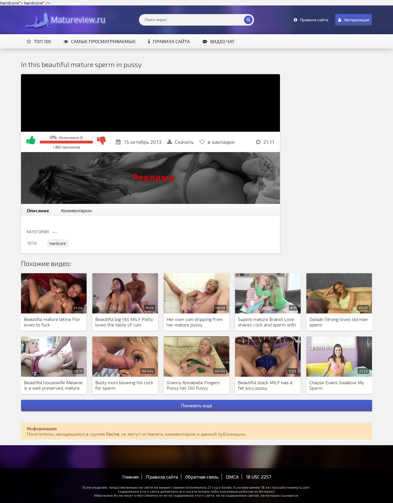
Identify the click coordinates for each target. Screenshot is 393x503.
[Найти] (248, 20)
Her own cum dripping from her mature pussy (195, 321)
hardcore (57, 243)
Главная (130, 476)
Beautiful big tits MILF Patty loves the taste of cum (124, 321)
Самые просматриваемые (103, 41)
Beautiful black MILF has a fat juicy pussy (265, 385)
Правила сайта (171, 41)
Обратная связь (202, 476)
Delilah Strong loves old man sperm (338, 321)
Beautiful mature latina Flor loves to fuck (52, 321)
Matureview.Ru (64, 19)
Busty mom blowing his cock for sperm (124, 385)
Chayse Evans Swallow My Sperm (336, 385)
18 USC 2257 (258, 476)
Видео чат (222, 41)
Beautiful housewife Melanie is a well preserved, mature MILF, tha (53, 385)
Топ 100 (42, 41)
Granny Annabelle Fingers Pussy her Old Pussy (193, 385)
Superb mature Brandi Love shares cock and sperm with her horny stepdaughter (267, 322)
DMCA (232, 476)
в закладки (221, 142)
